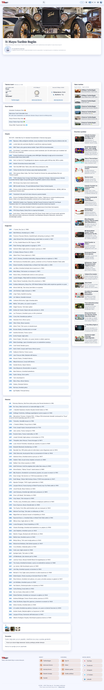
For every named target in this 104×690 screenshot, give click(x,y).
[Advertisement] (52, 68)
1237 (10, 410)
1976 (10, 345)
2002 (10, 210)
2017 (10, 553)
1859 (10, 144)
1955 (10, 303)
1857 (10, 242)
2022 (10, 611)
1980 (10, 358)
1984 (10, 371)
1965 (10, 326)
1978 (10, 352)
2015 (10, 540)
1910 (10, 447)
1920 (10, 450)
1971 (10, 178)
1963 (10, 323)
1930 (10, 261)
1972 (10, 336)
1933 (10, 155)
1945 (10, 278)
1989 (10, 381)
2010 (10, 213)
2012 (10, 527)
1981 (10, 361)
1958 (10, 307)
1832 (10, 434)
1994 (10, 498)
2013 (10, 530)
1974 (10, 339)
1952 (10, 297)
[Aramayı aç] (44, 2)
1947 (10, 456)
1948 (10, 284)
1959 (10, 310)
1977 (10, 348)
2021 (10, 598)
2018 (10, 572)
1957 (10, 163)
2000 (10, 508)
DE (95, 2)
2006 (10, 514)
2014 (10, 534)
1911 (10, 147)
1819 (10, 232)
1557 (10, 229)
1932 (10, 268)
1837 (10, 437)
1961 (10, 313)
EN (92, 2)
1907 (10, 245)
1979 (10, 355)
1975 (10, 183)
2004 (10, 511)
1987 (10, 194)
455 (10, 403)
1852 (10, 236)
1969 (10, 173)
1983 (10, 186)
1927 (10, 150)
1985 (10, 189)
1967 (10, 170)
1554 (10, 416)
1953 (10, 460)
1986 (10, 374)
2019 (10, 579)
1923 (10, 252)
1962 (10, 316)
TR (89, 2)
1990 (10, 384)
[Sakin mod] (98, 2)
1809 (10, 427)
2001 (10, 390)
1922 (10, 249)
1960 (10, 166)
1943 (10, 274)
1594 (10, 421)
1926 (10, 255)
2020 (10, 588)
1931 (10, 265)
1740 (10, 424)
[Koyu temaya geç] (101, 2)
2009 (10, 521)
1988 (10, 495)
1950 (10, 294)
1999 (10, 207)
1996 (10, 197)
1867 (10, 440)
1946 (10, 160)
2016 (10, 543)
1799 (10, 141)
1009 (10, 406)
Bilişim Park (62, 687)
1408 (10, 413)
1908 (10, 443)
